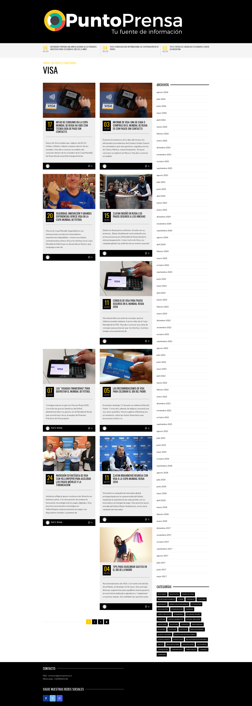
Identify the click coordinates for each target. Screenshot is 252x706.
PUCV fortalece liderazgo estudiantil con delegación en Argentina (193, 47)
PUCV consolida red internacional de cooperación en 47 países (134, 47)
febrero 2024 (163, 251)
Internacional (193, 614)
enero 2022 (162, 396)
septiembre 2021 (164, 424)
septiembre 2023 (164, 272)
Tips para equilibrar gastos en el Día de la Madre (130, 568)
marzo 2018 (162, 507)
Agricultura (188, 594)
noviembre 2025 (164, 154)
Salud (160, 644)
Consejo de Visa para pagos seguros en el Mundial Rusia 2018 (128, 304)
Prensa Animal (197, 629)
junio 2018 (161, 486)
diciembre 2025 (164, 147)
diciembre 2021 (164, 403)
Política (172, 629)
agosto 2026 (162, 92)
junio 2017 (161, 569)
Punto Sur (178, 639)
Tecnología (188, 644)
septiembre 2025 (164, 168)
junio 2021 (161, 445)
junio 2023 (161, 279)
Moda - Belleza (193, 619)
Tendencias (163, 649)
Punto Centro (164, 634)
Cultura (201, 599)
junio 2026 (161, 106)
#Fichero (162, 594)
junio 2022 (161, 362)
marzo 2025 (162, 203)
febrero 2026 (163, 133)
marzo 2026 (162, 126)
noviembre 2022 (164, 327)
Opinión (185, 624)
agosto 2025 (162, 175)
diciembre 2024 (164, 216)
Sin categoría (173, 644)
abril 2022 (161, 376)
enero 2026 (162, 140)
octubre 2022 (163, 334)
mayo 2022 (162, 369)
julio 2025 (161, 182)
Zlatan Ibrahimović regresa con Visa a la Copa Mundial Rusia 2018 (130, 479)
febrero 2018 (163, 514)
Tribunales (191, 649)
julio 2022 (161, 355)
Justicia (161, 619)
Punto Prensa (56, 428)
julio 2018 (161, 479)
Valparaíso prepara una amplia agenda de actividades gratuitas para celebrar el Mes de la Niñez (73, 47)
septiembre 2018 (164, 465)
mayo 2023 (162, 286)
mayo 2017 (162, 576)
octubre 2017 (163, 542)
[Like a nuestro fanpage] (46, 698)
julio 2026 (161, 99)
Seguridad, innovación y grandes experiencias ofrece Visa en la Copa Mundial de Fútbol (74, 216)
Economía (196, 604)
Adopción (174, 594)
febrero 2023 (163, 306)
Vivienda (162, 654)
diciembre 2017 (164, 528)
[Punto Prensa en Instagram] (59, 698)
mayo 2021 (162, 452)
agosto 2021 (162, 431)
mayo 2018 (162, 493)
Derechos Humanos (179, 604)
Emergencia (176, 609)
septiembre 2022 (164, 341)
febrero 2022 (163, 389)
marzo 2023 (162, 299)
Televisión (202, 644)
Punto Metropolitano (184, 634)
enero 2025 (162, 210)
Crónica (190, 599)
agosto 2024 (162, 237)
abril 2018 (161, 500)
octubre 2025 (163, 161)
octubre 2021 (163, 417)
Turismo (203, 649)
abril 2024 (161, 244)
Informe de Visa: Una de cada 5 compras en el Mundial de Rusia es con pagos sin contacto (130, 125)
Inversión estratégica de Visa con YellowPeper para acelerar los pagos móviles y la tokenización (73, 480)
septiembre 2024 (164, 230)
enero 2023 (162, 313)
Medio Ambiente (175, 619)
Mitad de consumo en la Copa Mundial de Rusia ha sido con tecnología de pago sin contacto (72, 127)
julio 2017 (161, 562)
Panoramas (197, 624)
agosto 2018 (162, 472)
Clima (180, 599)
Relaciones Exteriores (196, 639)
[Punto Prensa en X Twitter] (53, 698)
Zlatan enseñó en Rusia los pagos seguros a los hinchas (129, 214)
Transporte (177, 649)
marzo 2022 (162, 382)
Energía (189, 609)
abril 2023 (161, 293)
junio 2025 (161, 189)
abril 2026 (161, 120)
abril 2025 (161, 196)
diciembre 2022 (164, 320)
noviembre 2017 (164, 535)
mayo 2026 (162, 113)
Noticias (174, 624)
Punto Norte (164, 639)
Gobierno (178, 614)
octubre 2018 (163, 458)
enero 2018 (162, 521)
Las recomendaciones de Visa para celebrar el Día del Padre (129, 389)
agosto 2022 (162, 348)
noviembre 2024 (164, 223)
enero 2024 (162, 258)
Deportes (162, 604)
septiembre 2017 (164, 549)
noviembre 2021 (164, 410)
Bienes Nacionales (166, 599)
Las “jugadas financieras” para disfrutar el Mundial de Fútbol (73, 389)
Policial (161, 629)
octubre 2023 (163, 265)
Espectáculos (164, 614)
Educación (163, 609)
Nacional (162, 624)
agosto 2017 (162, 555)
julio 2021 (161, 438)
